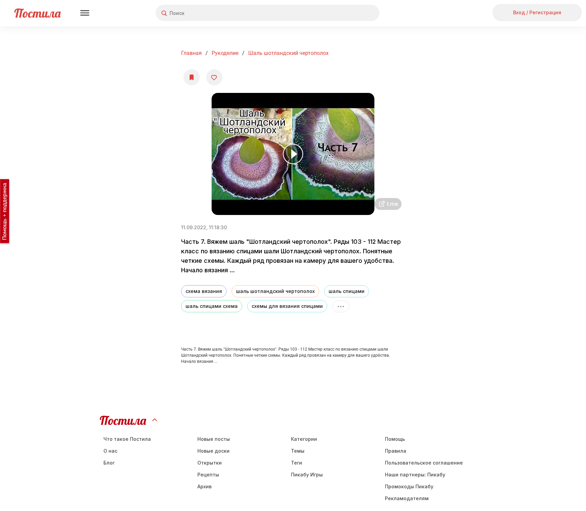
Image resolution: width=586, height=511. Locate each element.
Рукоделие (225, 53)
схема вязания (203, 291)
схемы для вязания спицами (287, 306)
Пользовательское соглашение (424, 463)
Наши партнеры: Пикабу (415, 474)
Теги (296, 463)
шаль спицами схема (211, 306)
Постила (37, 13)
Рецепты (208, 474)
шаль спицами (347, 291)
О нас (110, 451)
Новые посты (213, 439)
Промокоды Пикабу (409, 486)
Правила (395, 451)
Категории (304, 439)
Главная (191, 53)
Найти (348, 13)
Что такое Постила (127, 439)
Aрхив (204, 486)
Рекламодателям (407, 498)
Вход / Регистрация (537, 12)
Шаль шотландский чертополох (288, 53)
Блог (109, 463)
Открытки (209, 463)
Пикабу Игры (307, 474)
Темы (298, 451)
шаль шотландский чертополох (275, 291)
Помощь (395, 439)
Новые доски (213, 451)
